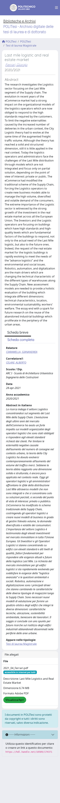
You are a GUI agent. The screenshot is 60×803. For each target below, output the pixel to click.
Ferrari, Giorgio (16, 64)
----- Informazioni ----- (21, 734)
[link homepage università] (20, 7)
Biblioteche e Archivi (19, 21)
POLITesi (10, 41)
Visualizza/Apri (15, 700)
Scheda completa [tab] (21, 340)
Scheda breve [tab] (17, 332)
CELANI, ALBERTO (16, 362)
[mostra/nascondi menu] (56, 7)
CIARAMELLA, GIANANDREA (21, 352)
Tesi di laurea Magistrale (21, 45)
